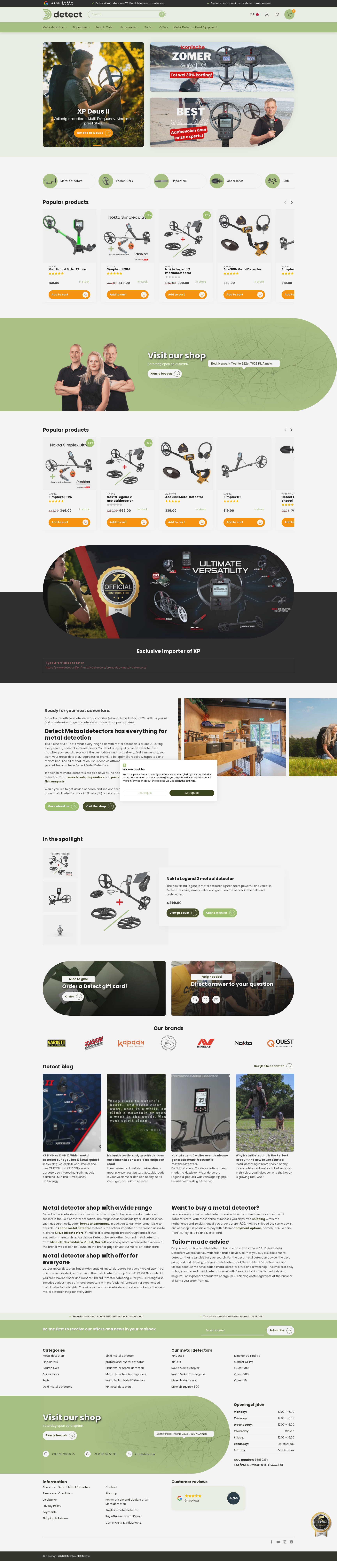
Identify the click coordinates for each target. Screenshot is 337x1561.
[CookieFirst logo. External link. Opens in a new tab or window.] (124, 765)
